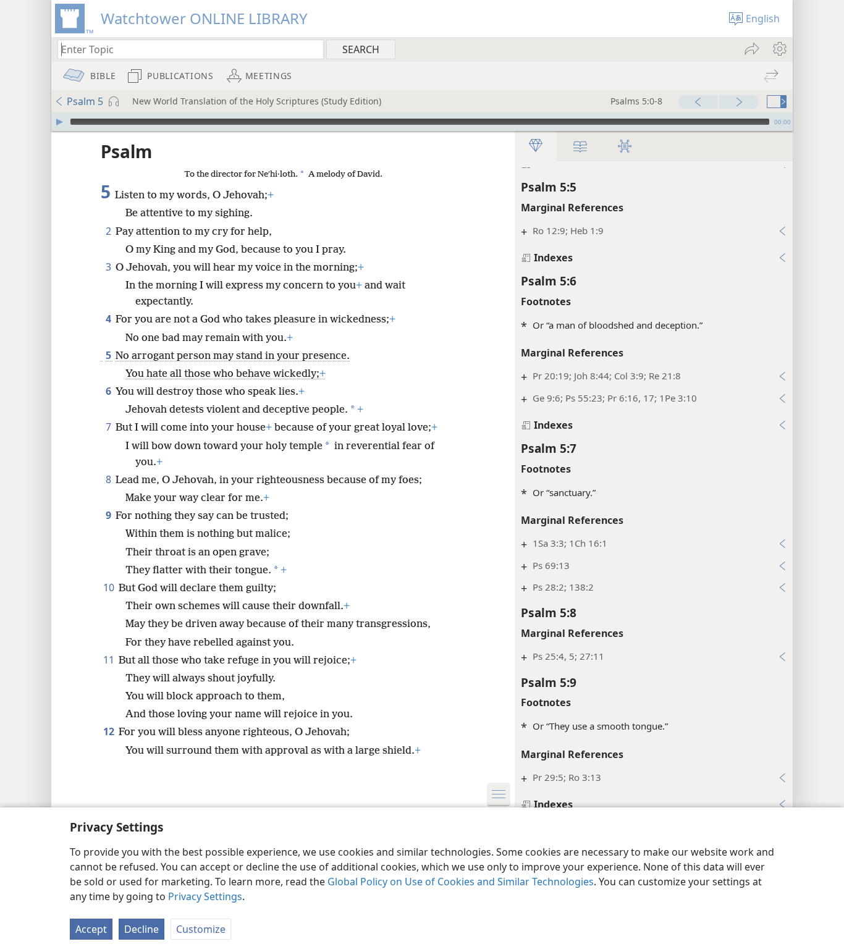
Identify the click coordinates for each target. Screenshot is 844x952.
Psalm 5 (85, 101)
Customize (201, 929)
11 (109, 660)
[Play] (59, 122)
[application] (422, 121)
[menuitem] (779, 49)
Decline (141, 929)
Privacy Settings (205, 896)
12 (109, 731)
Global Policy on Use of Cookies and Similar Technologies (460, 881)
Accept (91, 929)
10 (109, 587)
